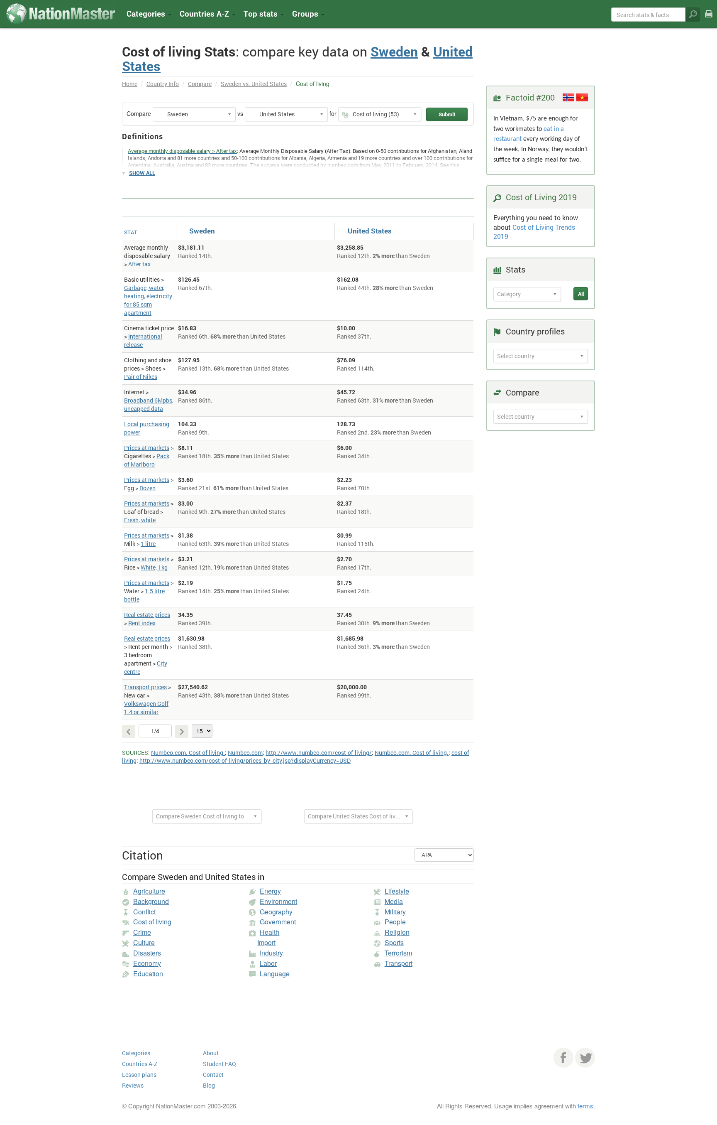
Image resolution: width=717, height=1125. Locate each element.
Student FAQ (219, 1064)
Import (266, 942)
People (395, 921)
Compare (200, 84)
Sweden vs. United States (254, 84)
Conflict (144, 911)
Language (275, 973)
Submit (447, 114)
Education (148, 973)
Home (129, 84)
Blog (209, 1085)
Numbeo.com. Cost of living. (188, 753)
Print (708, 19)
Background (151, 901)
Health (269, 932)
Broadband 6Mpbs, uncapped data (148, 404)
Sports (394, 942)
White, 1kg (154, 567)
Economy (147, 963)
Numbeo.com (245, 753)
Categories (147, 13)
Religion (397, 932)
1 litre (148, 544)
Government (278, 921)
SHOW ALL (142, 173)
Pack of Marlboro (146, 460)
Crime (142, 932)
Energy (270, 891)
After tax (139, 264)
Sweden (394, 51)
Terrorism (398, 953)
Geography (276, 911)
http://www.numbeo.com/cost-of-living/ (319, 753)
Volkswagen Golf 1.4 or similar (146, 708)
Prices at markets (146, 448)
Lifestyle (397, 891)
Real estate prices (147, 615)
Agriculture (149, 891)
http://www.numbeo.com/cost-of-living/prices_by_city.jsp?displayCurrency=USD (245, 760)
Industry (271, 953)
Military (395, 911)
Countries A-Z (139, 1064)
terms (585, 1105)
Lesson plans (139, 1074)
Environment (278, 901)
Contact (213, 1074)
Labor (268, 963)
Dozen (147, 488)
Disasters (147, 953)
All (581, 293)
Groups (306, 13)
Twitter (585, 1058)
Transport (398, 963)
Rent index (142, 623)
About (211, 1053)
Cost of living (152, 921)
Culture (144, 942)
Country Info (162, 84)
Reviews (133, 1085)
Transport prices (145, 687)
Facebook (563, 1058)
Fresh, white (140, 520)
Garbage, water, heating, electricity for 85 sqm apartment (148, 300)
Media (394, 901)
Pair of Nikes (140, 377)
